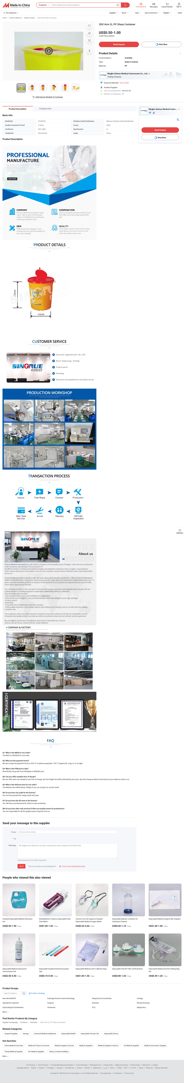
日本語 (119, 1068)
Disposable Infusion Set (90, 1033)
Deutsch (87, 1068)
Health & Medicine (15, 18)
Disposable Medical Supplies (47, 18)
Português (50, 1068)
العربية (105, 1068)
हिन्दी (125, 1068)
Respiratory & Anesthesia (102, 998)
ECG (93, 1007)
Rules (180, 13)
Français (59, 1068)
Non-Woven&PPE (9, 998)
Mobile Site (146, 1065)
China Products (43, 1065)
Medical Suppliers (86, 1045)
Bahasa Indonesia (161, 1068)
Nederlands (97, 1068)
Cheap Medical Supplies (14, 1051)
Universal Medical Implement (45, 1033)
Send (21, 866)
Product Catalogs (38, 993)
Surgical (50, 1003)
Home (5, 18)
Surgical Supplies (11, 1033)
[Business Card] (178, 119)
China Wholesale (81, 1065)
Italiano (79, 1068)
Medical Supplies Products (108, 1045)
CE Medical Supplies (131, 1045)
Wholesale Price (95, 1065)
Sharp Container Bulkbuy (59, 1051)
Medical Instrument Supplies (155, 1045)
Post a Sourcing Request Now (72, 866)
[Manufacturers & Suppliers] (16, 5)
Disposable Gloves (111, 1033)
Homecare (51, 1007)
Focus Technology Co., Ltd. (75, 1073)
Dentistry (95, 1003)
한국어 (112, 1068)
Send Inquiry (119, 44)
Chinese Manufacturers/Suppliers (62, 1065)
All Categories (11, 13)
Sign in (178, 6)
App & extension (151, 13)
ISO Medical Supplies (36, 1051)
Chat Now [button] (163, 44)
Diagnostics (141, 1007)
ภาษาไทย (133, 1068)
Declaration (118, 1073)
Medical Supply (29, 18)
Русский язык (69, 1068)
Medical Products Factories (38, 1045)
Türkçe (141, 1068)
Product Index (135, 1065)
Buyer (124, 13)
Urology (140, 998)
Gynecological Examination (13, 1007)
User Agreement (106, 1073)
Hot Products (30, 1065)
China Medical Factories (14, 1045)
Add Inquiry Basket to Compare (49, 97)
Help (137, 13)
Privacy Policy (129, 1073)
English (33, 1068)
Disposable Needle (68, 1033)
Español (41, 1068)
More (5, 1056)
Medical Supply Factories (64, 1045)
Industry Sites (108, 1065)
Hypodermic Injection (11, 1003)
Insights (155, 1065)
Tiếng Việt (149, 1068)
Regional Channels (121, 1065)
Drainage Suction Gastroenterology (61, 998)
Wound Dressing (143, 1003)
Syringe (26, 1033)
